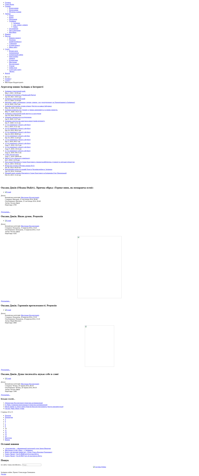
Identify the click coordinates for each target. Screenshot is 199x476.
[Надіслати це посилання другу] (8, 192)
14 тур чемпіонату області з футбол (17, 136)
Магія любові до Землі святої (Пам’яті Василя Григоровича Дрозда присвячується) (34, 407)
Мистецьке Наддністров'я (30, 197)
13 (6, 434)
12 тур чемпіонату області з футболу (18, 143)
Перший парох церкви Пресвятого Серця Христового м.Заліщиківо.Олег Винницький (36, 173)
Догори (3, 474)
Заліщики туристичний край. (15, 91)
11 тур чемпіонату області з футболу (18, 151)
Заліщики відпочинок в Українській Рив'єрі (20, 95)
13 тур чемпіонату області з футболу (18, 139)
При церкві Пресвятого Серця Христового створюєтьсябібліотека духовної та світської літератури (40, 162)
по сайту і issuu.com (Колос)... (11, 465)
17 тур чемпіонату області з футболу (18, 125)
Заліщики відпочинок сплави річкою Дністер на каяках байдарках (28, 106)
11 (6, 430)
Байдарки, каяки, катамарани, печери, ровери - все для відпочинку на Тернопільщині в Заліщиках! (40, 102)
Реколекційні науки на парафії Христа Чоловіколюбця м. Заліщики (28, 169)
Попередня (9, 417)
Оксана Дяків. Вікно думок (14, 408)
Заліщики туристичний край (15, 99)
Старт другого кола (12, 154)
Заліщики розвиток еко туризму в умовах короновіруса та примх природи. (31, 110)
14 (6, 436)
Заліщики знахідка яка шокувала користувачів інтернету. (25, 121)
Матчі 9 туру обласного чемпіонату (17, 158)
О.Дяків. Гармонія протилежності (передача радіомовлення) (26, 405)
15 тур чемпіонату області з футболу (18, 132)
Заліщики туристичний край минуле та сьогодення (23, 113)
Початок (8, 415)
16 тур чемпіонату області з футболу (18, 128)
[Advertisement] (25, 181)
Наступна (8, 438)
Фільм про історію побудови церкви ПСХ (20, 166)
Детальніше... (5, 212)
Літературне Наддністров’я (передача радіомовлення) (24, 403)
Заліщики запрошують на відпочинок (18, 117)
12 (6, 432)
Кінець (7, 440)
